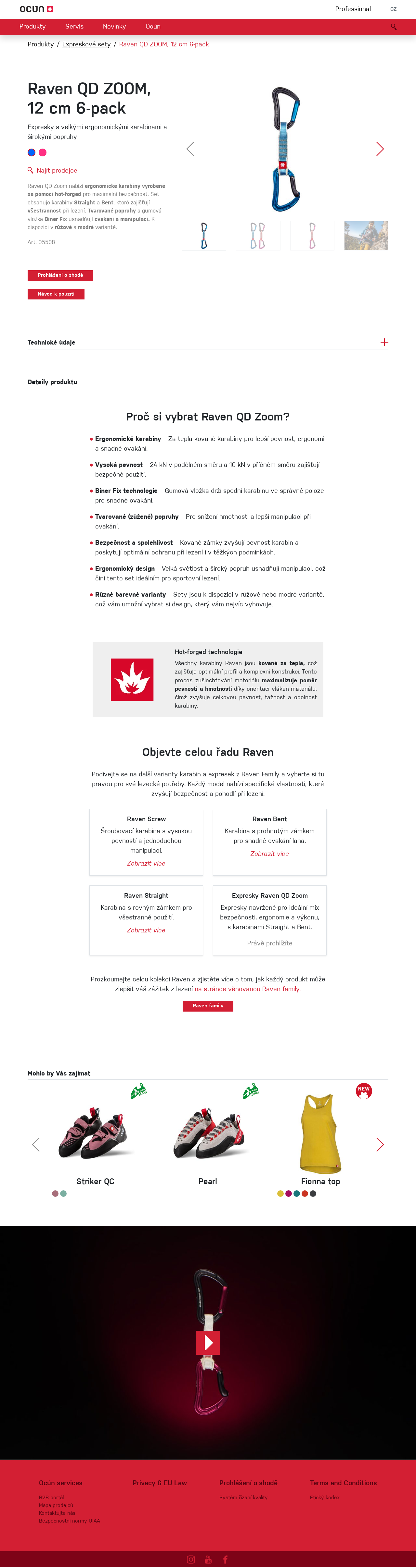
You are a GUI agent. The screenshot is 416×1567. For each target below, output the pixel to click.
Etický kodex (325, 1497)
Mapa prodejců (56, 1505)
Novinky (114, 27)
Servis (74, 27)
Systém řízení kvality (243, 1497)
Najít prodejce (57, 171)
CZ (393, 9)
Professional (353, 9)
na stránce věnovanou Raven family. (248, 989)
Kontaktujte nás (57, 1513)
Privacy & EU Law (160, 1483)
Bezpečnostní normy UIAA (69, 1521)
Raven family (208, 1006)
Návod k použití (56, 294)
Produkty (33, 27)
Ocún (153, 27)
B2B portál (51, 1497)
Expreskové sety (86, 45)
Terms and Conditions (343, 1483)
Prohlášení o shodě (60, 275)
